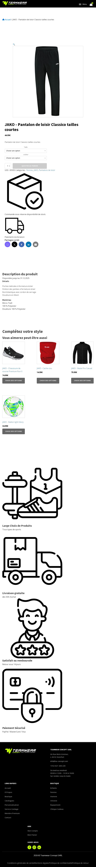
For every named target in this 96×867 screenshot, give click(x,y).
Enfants (53, 788)
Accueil (8, 19)
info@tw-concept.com (59, 761)
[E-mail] (35, 244)
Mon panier (32, 835)
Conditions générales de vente (20, 863)
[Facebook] (21, 244)
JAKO (36, 170)
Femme (29, 170)
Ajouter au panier (30, 166)
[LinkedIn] (28, 244)
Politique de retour (80, 863)
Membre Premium (12, 813)
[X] (14, 244)
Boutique (8, 796)
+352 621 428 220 (57, 766)
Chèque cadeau (56, 809)
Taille (26, 147)
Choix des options (13, 381)
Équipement (55, 805)
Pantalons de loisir (47, 170)
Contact (8, 817)
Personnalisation (12, 805)
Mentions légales (41, 863)
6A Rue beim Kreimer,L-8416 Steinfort (59, 755)
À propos (8, 792)
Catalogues (9, 800)
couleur (25, 155)
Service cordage (11, 809)
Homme (53, 796)
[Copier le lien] (7, 244)
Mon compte (33, 831)
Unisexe (53, 800)
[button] (14, 44)
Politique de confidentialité (60, 863)
